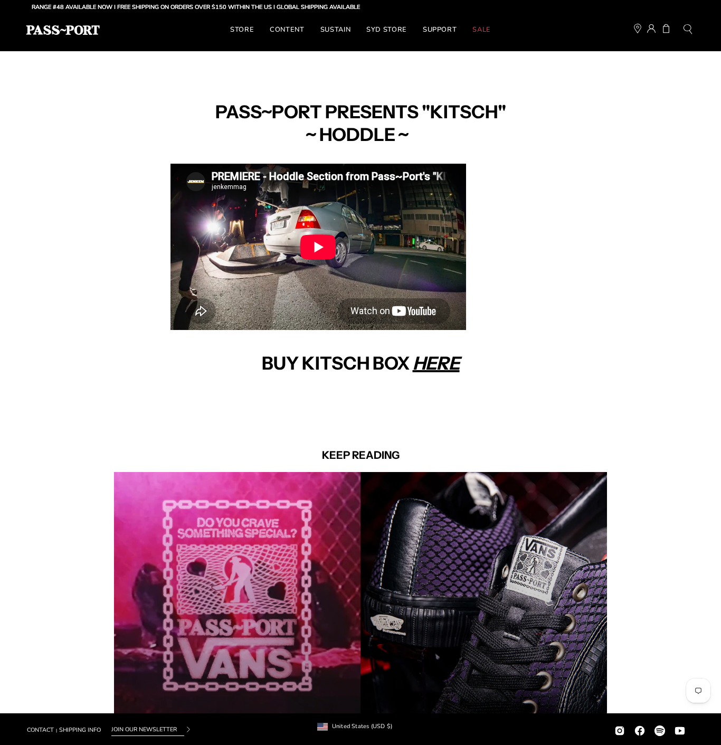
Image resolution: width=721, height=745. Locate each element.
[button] (688, 30)
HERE (436, 363)
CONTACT (40, 730)
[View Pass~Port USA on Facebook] (640, 729)
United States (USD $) (362, 726)
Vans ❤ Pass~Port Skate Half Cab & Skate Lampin (484, 595)
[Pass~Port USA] (63, 30)
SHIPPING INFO (80, 730)
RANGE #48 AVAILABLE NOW (47, 7)
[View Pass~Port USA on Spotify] (660, 729)
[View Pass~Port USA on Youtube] (680, 729)
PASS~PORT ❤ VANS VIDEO (237, 595)
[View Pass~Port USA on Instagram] (619, 729)
